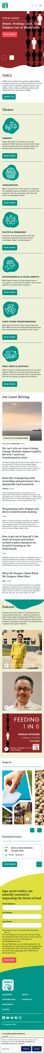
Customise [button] (5, 1049)
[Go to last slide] (32, 830)
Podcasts (27, 999)
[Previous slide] (4, 57)
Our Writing (8, 999)
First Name (7, 913)
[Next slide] (11, 57)
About (25, 994)
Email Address (9, 904)
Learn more (19, 951)
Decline (26, 1049)
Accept (36, 1049)
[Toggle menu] (40, 5)
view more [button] (9, 864)
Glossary (7, 994)
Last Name (7, 921)
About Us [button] (9, 97)
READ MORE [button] (9, 34)
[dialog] (22, 1045)
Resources (7, 1004)
